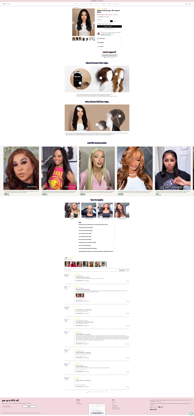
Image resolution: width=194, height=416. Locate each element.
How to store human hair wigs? (85, 239)
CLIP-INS (76, 3)
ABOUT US (110, 3)
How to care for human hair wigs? (85, 230)
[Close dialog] (104, 405)
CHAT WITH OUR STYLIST (109, 55)
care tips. (101, 46)
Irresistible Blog (78, 403)
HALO (81, 3)
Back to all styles (76, 7)
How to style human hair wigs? (85, 236)
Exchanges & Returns (115, 408)
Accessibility (114, 405)
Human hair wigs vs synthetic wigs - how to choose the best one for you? (93, 224)
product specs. (102, 38)
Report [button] (86, 280)
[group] (70, 258)
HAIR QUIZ (117, 3)
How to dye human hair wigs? (85, 245)
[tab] (122, 270)
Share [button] (88, 280)
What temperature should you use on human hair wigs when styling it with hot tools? (96, 251)
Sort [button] (65, 269)
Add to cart (108, 26)
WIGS (86, 3)
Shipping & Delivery (115, 407)
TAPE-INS (97, 3)
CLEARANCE (103, 3)
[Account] (186, 3)
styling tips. (101, 42)
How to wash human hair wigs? (85, 233)
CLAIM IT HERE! (97, 413)
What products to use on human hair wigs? (87, 242)
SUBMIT (29, 406)
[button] (109, 8)
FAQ (113, 403)
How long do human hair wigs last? (86, 227)
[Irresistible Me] (7, 4)
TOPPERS (91, 3)
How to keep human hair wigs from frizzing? (88, 248)
